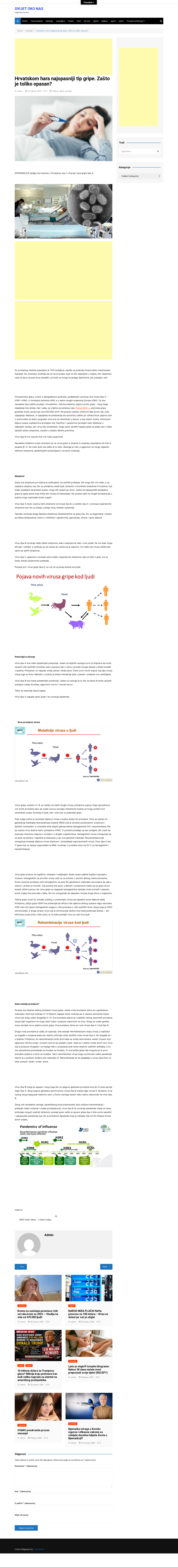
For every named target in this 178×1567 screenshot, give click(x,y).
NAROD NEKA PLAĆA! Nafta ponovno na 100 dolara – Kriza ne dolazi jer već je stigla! (88, 1314)
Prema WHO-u (83, 408)
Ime (23, 1491)
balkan (105, 21)
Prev (22, 1266)
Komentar (26, 1466)
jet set (87, 21)
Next (105, 1266)
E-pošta (25, 1503)
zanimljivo (60, 21)
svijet (21, 1365)
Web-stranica (21, 1515)
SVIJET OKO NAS (29, 9)
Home (25, 21)
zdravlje (49, 21)
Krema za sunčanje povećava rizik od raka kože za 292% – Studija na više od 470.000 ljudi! (37, 1314)
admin (20, 91)
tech (79, 21)
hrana (71, 21)
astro (121, 21)
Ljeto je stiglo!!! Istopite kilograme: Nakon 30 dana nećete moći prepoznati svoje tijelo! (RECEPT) (88, 1369)
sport (113, 21)
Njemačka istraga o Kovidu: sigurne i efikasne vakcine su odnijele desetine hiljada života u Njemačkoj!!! (87, 1433)
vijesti (95, 21)
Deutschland (36, 21)
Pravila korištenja (135, 21)
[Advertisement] (63, 56)
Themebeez (38, 1549)
